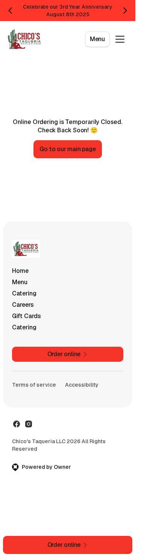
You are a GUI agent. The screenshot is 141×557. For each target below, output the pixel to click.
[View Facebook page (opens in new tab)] (16, 423)
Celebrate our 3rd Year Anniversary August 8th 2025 (67, 10)
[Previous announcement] (11, 11)
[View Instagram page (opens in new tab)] (28, 423)
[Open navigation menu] (119, 39)
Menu (97, 39)
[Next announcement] (125, 11)
